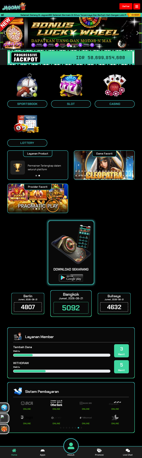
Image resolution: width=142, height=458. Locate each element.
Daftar (126, 6)
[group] (104, 165)
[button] (137, 33)
